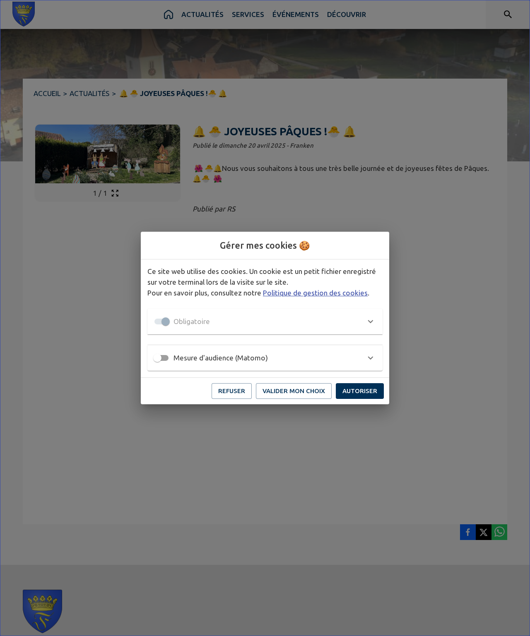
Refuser (231, 390)
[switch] (157, 358)
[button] (265, 321)
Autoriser (359, 390)
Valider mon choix (294, 390)
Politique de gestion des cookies (315, 293)
